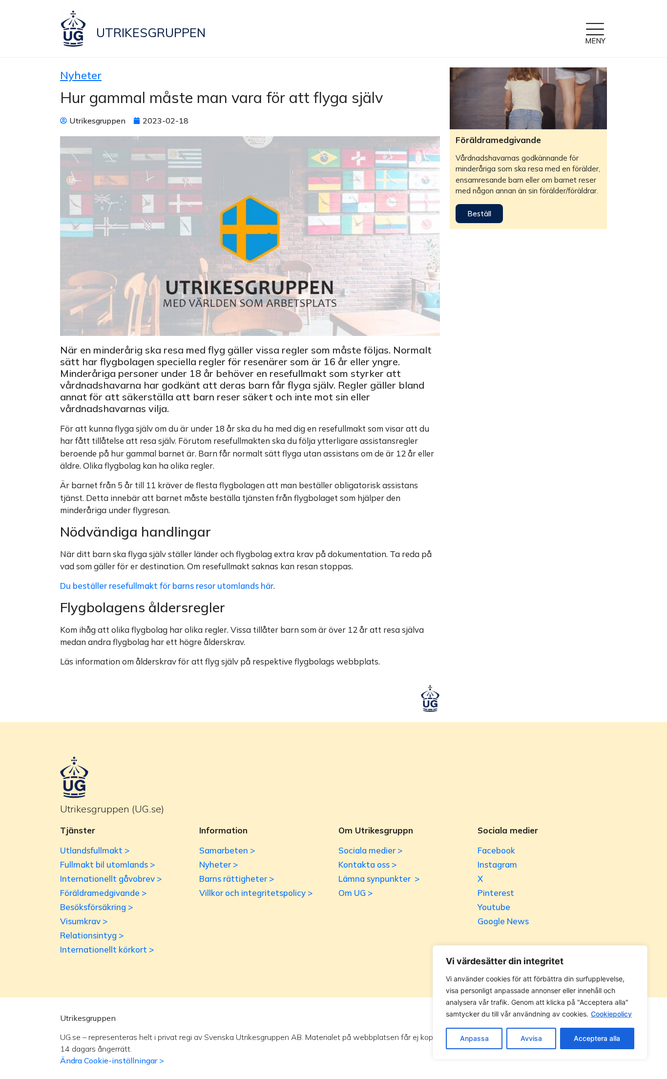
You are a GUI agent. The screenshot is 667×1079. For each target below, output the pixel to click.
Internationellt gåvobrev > (111, 878)
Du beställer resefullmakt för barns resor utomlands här (166, 586)
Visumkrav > (83, 921)
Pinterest (496, 893)
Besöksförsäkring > (96, 907)
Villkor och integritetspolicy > (256, 893)
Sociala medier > (370, 850)
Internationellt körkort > (107, 949)
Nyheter (81, 75)
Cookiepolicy (611, 1014)
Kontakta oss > (367, 864)
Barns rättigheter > (236, 878)
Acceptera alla (597, 1038)
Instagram (497, 864)
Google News (503, 921)
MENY (595, 40)
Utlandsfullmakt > (94, 850)
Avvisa (531, 1038)
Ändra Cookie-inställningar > (112, 1060)
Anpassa (474, 1038)
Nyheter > (218, 864)
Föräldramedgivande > (103, 893)
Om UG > (355, 893)
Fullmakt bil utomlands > (107, 864)
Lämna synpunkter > (378, 878)
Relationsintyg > (92, 935)
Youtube (494, 907)
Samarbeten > (227, 850)
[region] (540, 1002)
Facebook (496, 850)
